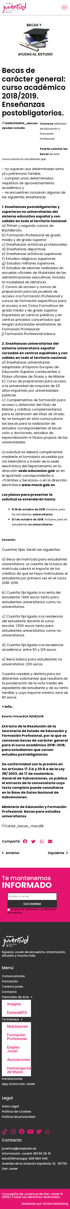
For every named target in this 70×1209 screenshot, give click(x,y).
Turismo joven (12, 986)
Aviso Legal (10, 1106)
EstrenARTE (17, 1012)
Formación (10, 981)
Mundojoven (17, 1026)
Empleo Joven (13, 1049)
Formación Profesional (17, 1037)
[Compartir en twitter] (33, 841)
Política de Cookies (16, 1111)
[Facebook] (22, 1131)
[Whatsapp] (47, 1131)
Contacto (9, 992)
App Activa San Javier (18, 1084)
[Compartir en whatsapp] (42, 841)
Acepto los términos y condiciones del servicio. (31, 910)
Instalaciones (12, 1079)
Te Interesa (10, 1019)
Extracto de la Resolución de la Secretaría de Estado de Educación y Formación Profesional (34, 731)
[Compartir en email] (50, 841)
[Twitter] (39, 1131)
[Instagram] (13, 1131)
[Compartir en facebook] (25, 841)
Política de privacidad (18, 1117)
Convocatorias (13, 976)
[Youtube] (30, 1131)
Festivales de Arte (15, 997)
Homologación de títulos (19, 1070)
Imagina (14, 1004)
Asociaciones (18, 1059)
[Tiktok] (4, 1131)
